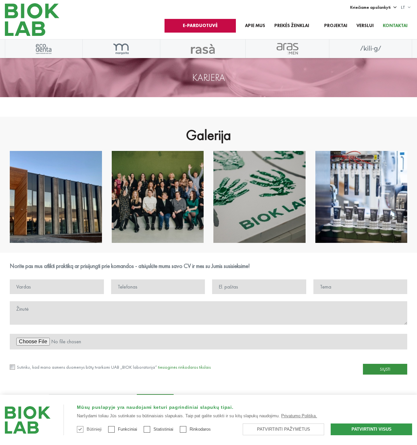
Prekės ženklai (291, 25)
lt (403, 7)
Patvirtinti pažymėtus (283, 429)
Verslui (365, 25)
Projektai (335, 25)
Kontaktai (395, 25)
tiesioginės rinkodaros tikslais (184, 367)
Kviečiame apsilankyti (370, 7)
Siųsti (385, 369)
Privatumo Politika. (299, 415)
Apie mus (255, 25)
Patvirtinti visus (372, 429)
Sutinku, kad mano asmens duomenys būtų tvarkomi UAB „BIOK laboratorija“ (113, 367)
